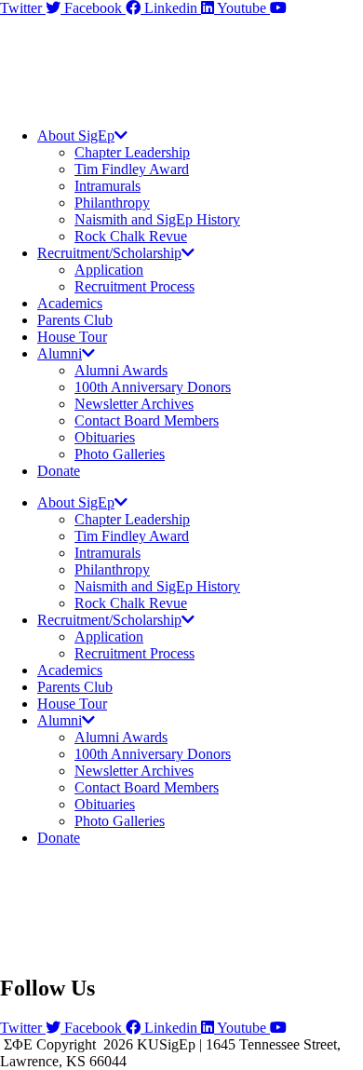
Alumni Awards (121, 370)
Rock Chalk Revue (130, 236)
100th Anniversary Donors (152, 387)
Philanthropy (112, 202)
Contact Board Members (146, 420)
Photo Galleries (119, 454)
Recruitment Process (134, 286)
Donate (58, 471)
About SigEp (75, 135)
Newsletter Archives (134, 404)
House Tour (72, 337)
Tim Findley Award (131, 169)
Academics (69, 303)
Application (108, 270)
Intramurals (107, 186)
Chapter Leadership (132, 152)
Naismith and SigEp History (157, 219)
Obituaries (104, 437)
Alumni (59, 353)
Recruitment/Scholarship (109, 253)
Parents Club (75, 320)
